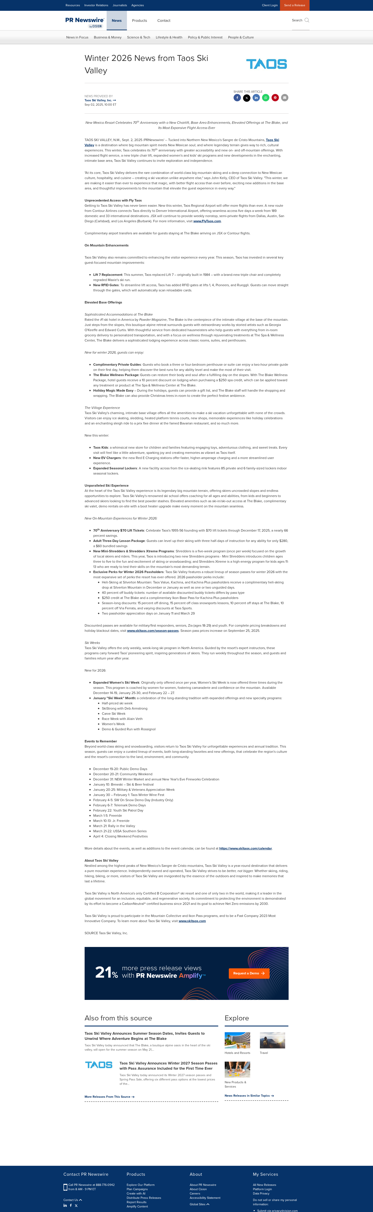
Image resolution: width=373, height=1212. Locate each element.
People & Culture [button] (241, 37)
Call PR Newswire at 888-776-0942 (91, 1185)
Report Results (137, 1202)
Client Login (270, 5)
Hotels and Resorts (237, 1053)
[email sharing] (284, 98)
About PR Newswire (203, 1185)
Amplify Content (137, 1206)
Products (139, 20)
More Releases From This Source (107, 1097)
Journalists (120, 5)
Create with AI (136, 1193)
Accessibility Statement (205, 1198)
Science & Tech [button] (138, 37)
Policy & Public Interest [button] (205, 37)
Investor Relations (96, 5)
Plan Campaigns (137, 1189)
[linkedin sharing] (256, 98)
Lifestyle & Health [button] (169, 37)
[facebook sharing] (237, 98)
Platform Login (262, 1189)
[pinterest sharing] (275, 98)
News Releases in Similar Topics (247, 1096)
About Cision (198, 1189)
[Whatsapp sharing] (265, 98)
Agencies (137, 5)
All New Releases (264, 1185)
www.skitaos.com (192, 920)
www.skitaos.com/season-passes (153, 630)
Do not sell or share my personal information (275, 1202)
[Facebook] (71, 1205)
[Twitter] (76, 1205)
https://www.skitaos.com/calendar (245, 848)
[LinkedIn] (65, 1205)
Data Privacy (261, 1193)
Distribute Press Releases (144, 1198)
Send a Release (294, 5)
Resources (73, 5)
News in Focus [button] (77, 37)
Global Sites (198, 1204)
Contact (163, 20)
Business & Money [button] (108, 37)
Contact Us (71, 1200)
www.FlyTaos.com (207, 221)
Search (297, 20)
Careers (195, 1193)
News (117, 20)
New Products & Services (235, 1084)
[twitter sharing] (246, 98)
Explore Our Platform (141, 1185)
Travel (264, 1053)
